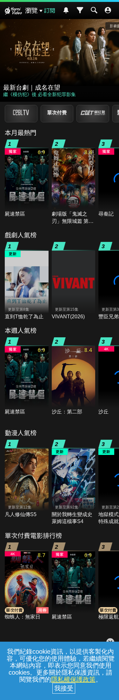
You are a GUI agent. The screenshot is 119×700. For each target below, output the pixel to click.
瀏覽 (31, 10)
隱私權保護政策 (73, 679)
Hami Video (13, 11)
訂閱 (49, 10)
